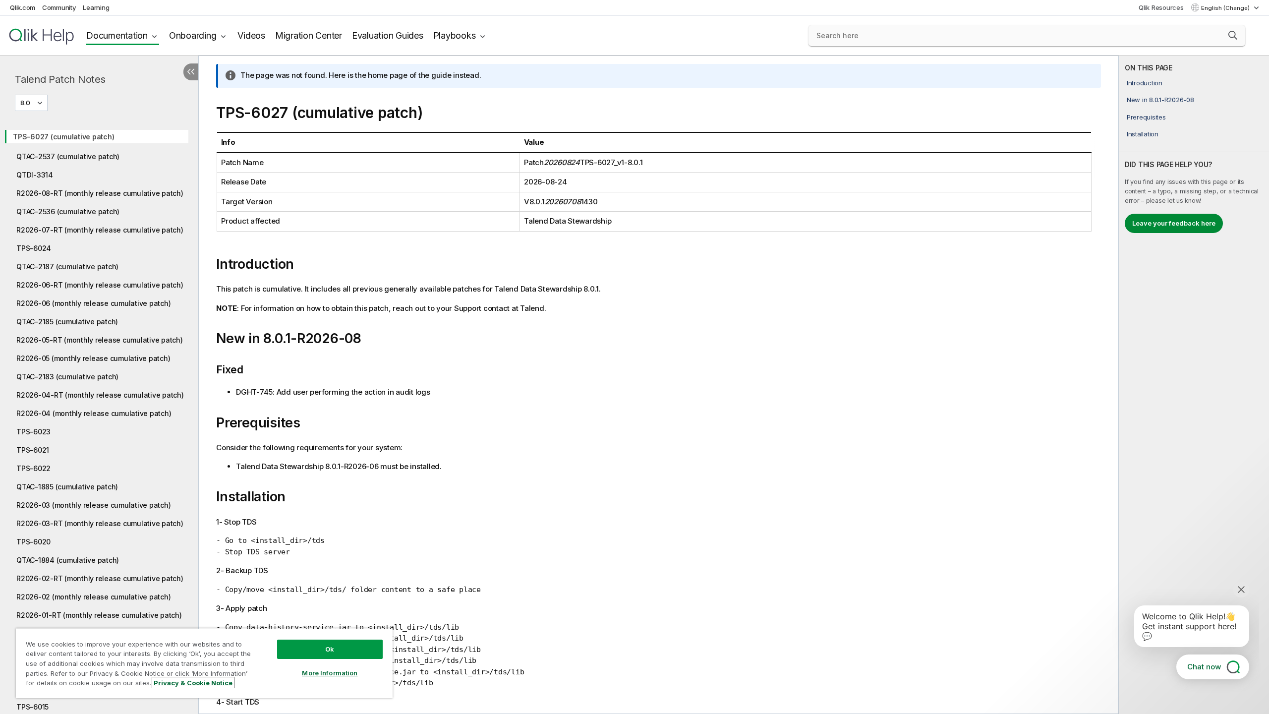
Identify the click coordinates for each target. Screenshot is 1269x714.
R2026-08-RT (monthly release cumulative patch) (99, 193)
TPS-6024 (33, 248)
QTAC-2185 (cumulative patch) (67, 321)
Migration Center (308, 35)
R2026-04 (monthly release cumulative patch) (93, 413)
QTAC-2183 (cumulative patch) (67, 376)
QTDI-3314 (34, 175)
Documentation (117, 35)
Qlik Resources (1161, 7)
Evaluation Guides (387, 35)
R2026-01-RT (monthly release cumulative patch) (99, 615)
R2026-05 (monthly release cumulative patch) (93, 358)
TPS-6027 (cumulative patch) (63, 136)
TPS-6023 (33, 431)
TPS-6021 (32, 450)
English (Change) (1226, 7)
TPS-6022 (33, 468)
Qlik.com (22, 7)
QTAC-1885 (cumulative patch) (67, 486)
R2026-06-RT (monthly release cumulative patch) (99, 285)
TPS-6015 (32, 707)
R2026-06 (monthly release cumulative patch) (93, 303)
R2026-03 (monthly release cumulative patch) (93, 505)
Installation (1142, 134)
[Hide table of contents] (190, 71)
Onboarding (193, 35)
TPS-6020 (33, 541)
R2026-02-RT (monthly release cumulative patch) (99, 578)
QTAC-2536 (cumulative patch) (67, 211)
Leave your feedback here (1173, 223)
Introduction (1144, 83)
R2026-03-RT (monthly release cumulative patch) (99, 523)
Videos (251, 35)
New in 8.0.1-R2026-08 (1160, 100)
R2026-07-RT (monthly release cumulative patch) (99, 230)
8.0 (25, 103)
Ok (329, 649)
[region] (204, 663)
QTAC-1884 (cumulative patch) (67, 560)
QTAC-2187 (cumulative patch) (67, 266)
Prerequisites (1146, 117)
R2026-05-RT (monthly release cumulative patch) (99, 340)
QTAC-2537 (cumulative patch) (67, 156)
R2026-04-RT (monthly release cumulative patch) (100, 395)
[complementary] (1194, 385)
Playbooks (454, 35)
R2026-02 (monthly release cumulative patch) (93, 597)
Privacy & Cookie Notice (193, 683)
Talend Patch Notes (60, 79)
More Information (329, 673)
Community (59, 7)
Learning (96, 7)
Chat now (1204, 666)
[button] (1232, 35)
